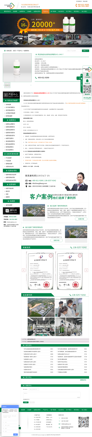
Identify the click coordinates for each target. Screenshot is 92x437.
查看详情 (81, 219)
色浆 (7, 194)
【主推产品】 (37, 415)
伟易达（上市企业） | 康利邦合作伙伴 (49, 417)
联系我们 (76, 11)
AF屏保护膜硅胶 (10, 113)
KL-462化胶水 (37, 424)
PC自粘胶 (9, 158)
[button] (86, 270)
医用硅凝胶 (9, 116)
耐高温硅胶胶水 (10, 144)
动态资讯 (61, 11)
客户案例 (53, 11)
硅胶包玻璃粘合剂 (31, 339)
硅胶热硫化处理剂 (11, 180)
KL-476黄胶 (36, 419)
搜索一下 (85, 50)
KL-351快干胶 (37, 417)
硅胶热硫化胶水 (10, 135)
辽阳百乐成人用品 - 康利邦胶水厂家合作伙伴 (49, 419)
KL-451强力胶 (37, 429)
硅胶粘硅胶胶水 (10, 129)
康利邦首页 (7, 11)
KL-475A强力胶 (37, 422)
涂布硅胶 (8, 104)
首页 (14, 50)
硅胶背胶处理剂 (10, 177)
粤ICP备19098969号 (55, 434)
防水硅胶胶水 (10, 150)
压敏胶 (29, 11)
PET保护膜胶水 (10, 107)
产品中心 (45, 11)
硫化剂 (8, 191)
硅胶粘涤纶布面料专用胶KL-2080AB (35, 341)
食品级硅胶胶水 (10, 141)
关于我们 (69, 11)
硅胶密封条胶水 (10, 132)
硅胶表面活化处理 (11, 174)
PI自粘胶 (8, 160)
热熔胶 (15, 11)
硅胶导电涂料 (10, 188)
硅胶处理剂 (37, 11)
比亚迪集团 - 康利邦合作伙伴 (49, 422)
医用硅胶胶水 (10, 147)
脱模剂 (8, 197)
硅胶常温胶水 (10, 138)
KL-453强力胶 (37, 426)
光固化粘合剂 (10, 166)
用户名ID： (25, 389)
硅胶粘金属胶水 (10, 124)
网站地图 (85, 1)
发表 (26, 402)
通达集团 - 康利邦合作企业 (49, 424)
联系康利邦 (79, 1)
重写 (32, 402)
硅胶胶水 (22, 11)
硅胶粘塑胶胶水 (10, 127)
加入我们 (84, 11)
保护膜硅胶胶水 (10, 110)
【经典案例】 (49, 415)
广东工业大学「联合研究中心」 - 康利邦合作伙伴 (49, 426)
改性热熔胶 (9, 205)
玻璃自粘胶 (9, 163)
